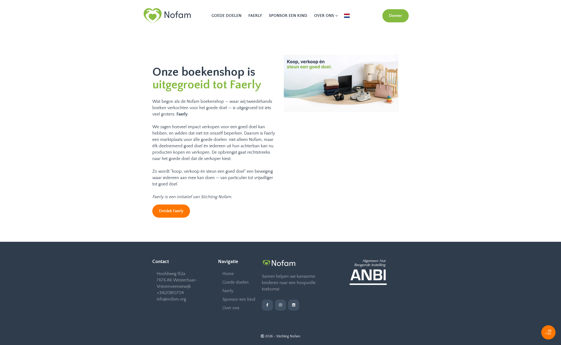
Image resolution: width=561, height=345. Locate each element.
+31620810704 (170, 292)
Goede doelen (226, 15)
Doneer (395, 16)
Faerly (255, 15)
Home (228, 273)
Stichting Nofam (288, 336)
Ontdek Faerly (171, 211)
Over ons (324, 15)
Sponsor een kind (288, 15)
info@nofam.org (171, 299)
